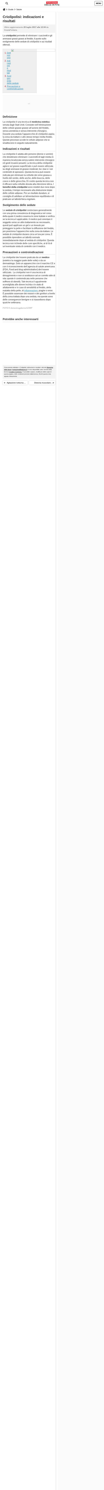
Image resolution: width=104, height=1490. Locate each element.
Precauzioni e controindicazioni (15, 87)
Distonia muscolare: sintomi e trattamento (42, 383)
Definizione (9, 55)
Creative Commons (15, 372)
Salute (19, 9)
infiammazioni (31, 290)
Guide (10, 9)
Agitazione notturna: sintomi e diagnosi (15, 383)
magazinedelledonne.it (19, 369)
